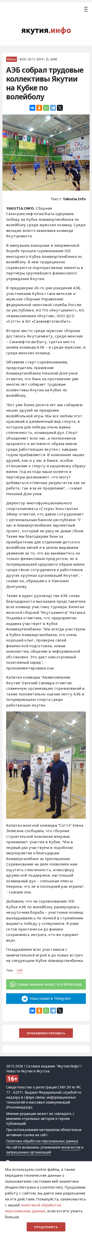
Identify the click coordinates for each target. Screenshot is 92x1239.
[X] (60, 108)
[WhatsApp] (46, 108)
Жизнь (11, 59)
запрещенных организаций (28, 1152)
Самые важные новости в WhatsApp (49, 984)
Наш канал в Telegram (50, 998)
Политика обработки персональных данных (42, 1141)
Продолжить (46, 1227)
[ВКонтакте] (32, 108)
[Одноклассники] (39, 108)
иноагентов (70, 1147)
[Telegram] (53, 108)
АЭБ (20, 970)
